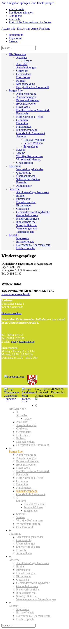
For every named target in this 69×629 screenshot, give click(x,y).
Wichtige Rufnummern (29, 156)
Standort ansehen (11, 313)
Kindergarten (23, 126)
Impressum (15, 38)
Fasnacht (21, 182)
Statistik (20, 149)
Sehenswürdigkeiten (28, 179)
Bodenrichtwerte (26, 103)
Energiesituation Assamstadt (32, 87)
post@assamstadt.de (22, 341)
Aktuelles (21, 57)
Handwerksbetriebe (27, 218)
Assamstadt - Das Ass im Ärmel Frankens (25, 28)
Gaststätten (22, 208)
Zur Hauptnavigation (21, 12)
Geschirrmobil (24, 162)
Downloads (23, 106)
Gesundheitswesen (27, 215)
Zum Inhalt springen (42, 3)
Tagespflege (31, 146)
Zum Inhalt (15, 15)
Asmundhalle (24, 185)
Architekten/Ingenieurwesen (32, 192)
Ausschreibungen (26, 67)
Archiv (28, 60)
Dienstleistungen (26, 202)
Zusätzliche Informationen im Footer (30, 22)
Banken (20, 195)
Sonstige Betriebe (26, 225)
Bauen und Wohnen (27, 100)
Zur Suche (15, 19)
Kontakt (13, 235)
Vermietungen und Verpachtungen (27, 230)
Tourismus (15, 166)
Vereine (20, 152)
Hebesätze (22, 123)
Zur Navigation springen (15, 3)
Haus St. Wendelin (34, 139)
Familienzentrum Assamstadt (32, 110)
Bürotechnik (23, 198)
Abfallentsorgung (26, 93)
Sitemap (13, 41)
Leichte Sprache (25, 248)
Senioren (21, 136)
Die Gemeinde (17, 54)
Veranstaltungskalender (29, 169)
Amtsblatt (21, 64)
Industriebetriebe (26, 221)
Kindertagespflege (26, 129)
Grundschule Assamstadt (30, 133)
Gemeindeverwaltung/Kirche (33, 212)
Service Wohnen (33, 143)
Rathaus (21, 80)
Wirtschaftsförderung (28, 159)
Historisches (23, 77)
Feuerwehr (22, 113)
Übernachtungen (26, 175)
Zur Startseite (16, 9)
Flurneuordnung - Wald (29, 116)
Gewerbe (14, 189)
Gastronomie (23, 172)
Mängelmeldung (25, 83)
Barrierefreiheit (25, 241)
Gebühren (22, 120)
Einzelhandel (23, 205)
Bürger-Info (16, 90)
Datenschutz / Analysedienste (33, 244)
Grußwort (22, 70)
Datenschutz (16, 34)
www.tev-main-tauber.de (15, 294)
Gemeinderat (23, 74)
